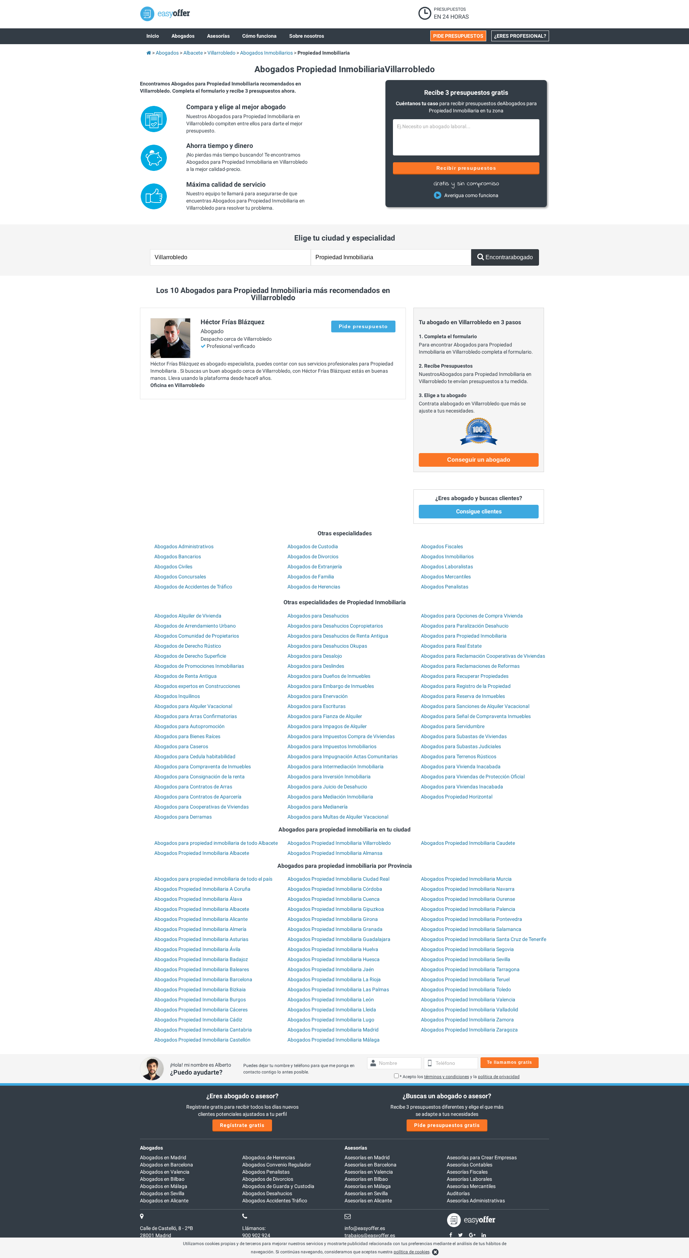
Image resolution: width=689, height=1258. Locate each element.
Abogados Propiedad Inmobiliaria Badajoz (201, 959)
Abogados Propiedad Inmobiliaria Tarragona (470, 969)
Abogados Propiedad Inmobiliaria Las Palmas (338, 989)
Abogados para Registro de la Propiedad (466, 686)
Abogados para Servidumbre (452, 726)
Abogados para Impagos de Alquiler (327, 726)
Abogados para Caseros (181, 746)
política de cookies (412, 1251)
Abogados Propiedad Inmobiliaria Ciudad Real (338, 879)
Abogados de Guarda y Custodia (278, 1186)
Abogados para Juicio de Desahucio (327, 786)
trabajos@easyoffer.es (369, 1235)
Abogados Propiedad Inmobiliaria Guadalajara (338, 939)
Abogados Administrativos (184, 546)
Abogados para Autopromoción (189, 726)
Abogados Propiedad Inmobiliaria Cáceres (201, 1009)
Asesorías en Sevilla (366, 1193)
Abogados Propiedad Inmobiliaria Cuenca (333, 899)
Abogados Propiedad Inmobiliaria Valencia (468, 999)
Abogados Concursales (180, 576)
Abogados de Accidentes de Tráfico (193, 587)
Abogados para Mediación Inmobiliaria (330, 797)
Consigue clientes (479, 511)
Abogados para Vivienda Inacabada (461, 766)
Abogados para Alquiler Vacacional (193, 706)
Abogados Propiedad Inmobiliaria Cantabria (203, 1030)
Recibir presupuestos (466, 168)
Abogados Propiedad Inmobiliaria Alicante (201, 919)
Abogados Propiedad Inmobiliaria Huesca (333, 959)
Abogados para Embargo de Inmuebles (330, 686)
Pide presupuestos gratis (447, 1125)
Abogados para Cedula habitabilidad (194, 756)
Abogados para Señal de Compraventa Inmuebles (476, 716)
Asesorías (355, 1148)
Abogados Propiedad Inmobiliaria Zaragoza (469, 1030)
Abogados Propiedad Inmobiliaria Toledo (466, 989)
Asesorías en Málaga (367, 1186)
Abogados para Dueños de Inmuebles (328, 676)
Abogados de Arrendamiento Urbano (195, 626)
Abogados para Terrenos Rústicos (458, 756)
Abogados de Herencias (313, 587)
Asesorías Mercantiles (471, 1186)
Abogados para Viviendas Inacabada (462, 786)
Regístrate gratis (242, 1125)
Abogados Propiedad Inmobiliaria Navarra (468, 889)
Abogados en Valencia (164, 1172)
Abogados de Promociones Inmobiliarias (199, 666)
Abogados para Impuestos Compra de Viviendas (341, 736)
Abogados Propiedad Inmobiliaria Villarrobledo (339, 843)
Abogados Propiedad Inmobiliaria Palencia (468, 909)
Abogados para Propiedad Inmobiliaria (464, 636)
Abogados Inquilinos (177, 696)
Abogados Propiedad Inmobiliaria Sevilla (465, 959)
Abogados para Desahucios (318, 616)
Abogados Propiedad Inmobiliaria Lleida (331, 1009)
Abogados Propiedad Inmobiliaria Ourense (468, 899)
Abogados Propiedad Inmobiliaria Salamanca (471, 929)
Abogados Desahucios (267, 1193)
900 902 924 (256, 1235)
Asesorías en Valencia (368, 1172)
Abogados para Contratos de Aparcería (198, 797)
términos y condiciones (446, 1076)
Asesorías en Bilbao (366, 1179)
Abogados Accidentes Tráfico (274, 1200)
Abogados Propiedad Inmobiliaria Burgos (200, 999)
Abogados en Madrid (163, 1157)
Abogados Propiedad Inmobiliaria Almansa (335, 853)
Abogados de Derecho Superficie (190, 656)
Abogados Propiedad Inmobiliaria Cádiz (198, 1019)
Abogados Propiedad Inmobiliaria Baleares (201, 969)
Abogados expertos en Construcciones (197, 686)
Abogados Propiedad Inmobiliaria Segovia (467, 949)
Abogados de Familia (310, 576)
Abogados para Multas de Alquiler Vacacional (337, 817)
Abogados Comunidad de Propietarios (196, 636)
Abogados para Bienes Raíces (187, 736)
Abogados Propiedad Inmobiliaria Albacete (201, 853)
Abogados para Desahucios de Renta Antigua (337, 636)
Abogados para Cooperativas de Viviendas (201, 807)
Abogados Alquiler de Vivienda (187, 616)
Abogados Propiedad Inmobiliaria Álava (198, 899)
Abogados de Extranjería (314, 566)
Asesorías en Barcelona (370, 1165)
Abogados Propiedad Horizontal (456, 797)
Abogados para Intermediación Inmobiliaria (335, 766)
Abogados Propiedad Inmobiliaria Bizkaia (200, 989)
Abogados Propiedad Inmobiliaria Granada (335, 929)
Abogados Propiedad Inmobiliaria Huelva (332, 949)
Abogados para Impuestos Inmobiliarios (331, 746)
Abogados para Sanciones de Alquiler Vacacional (475, 706)
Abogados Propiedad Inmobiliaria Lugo (330, 1019)
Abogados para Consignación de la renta (199, 776)
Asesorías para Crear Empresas (482, 1157)
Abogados (151, 1148)
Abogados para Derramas (183, 817)
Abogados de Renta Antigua (185, 676)
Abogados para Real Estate (451, 646)
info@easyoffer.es (364, 1228)
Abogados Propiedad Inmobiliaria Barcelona (203, 979)
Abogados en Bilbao (162, 1179)
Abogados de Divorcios (312, 556)
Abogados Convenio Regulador (276, 1165)
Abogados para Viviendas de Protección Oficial (473, 776)
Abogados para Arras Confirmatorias (195, 716)
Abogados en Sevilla (162, 1193)
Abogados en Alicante (164, 1200)
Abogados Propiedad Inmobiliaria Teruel (465, 979)
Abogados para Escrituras (316, 706)
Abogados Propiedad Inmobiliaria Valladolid (469, 1009)
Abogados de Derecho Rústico (187, 646)
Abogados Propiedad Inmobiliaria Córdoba (334, 889)
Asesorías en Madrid (367, 1157)
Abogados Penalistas (444, 587)
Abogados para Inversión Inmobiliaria (329, 776)
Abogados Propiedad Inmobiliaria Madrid (333, 1030)
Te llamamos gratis (509, 1062)
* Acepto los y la (460, 1076)
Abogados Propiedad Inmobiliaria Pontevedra (471, 919)
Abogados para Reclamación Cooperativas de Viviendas (483, 656)
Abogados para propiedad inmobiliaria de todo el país (213, 879)
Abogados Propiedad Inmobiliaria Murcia (466, 879)
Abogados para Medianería (317, 807)
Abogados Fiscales (442, 546)
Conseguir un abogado (478, 460)
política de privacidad (499, 1076)
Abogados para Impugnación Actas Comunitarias (342, 756)
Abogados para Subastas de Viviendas (464, 736)
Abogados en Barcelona (166, 1165)
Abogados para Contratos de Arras (193, 786)
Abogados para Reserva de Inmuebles (463, 696)
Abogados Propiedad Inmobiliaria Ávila (197, 949)
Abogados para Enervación (317, 696)
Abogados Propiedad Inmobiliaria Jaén (330, 969)
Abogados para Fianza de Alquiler (324, 716)
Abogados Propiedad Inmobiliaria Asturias (201, 939)
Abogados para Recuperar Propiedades (464, 676)
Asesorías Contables (469, 1165)
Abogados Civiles (173, 566)
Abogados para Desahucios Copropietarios (335, 626)
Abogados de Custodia (312, 546)
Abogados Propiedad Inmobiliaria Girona (332, 919)
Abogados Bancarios (177, 556)
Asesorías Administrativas (476, 1200)
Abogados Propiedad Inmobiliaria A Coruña (202, 889)
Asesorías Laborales (469, 1179)
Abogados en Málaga (163, 1186)
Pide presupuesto (363, 326)
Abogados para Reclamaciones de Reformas (470, 666)
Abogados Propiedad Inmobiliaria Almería (200, 929)
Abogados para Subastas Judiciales (461, 746)
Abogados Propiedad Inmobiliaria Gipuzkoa (335, 909)
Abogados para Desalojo (314, 656)
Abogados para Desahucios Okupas (327, 646)
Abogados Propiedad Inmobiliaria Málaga (333, 1040)
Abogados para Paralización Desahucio (464, 626)
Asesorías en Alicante (368, 1200)
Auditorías (458, 1193)
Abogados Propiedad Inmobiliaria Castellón (202, 1040)
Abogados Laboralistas (447, 566)
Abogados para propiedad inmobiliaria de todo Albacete (216, 843)
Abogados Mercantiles (446, 576)
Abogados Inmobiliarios (447, 556)
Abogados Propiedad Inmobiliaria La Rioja (334, 979)
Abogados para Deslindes (315, 666)
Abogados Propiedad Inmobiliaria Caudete (468, 843)
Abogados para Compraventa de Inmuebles (202, 766)
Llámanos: (254, 1228)
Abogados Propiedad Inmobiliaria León (330, 999)
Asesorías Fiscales (467, 1172)
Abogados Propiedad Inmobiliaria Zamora (467, 1019)
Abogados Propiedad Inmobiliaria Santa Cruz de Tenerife (483, 939)
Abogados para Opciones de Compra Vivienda (472, 616)
